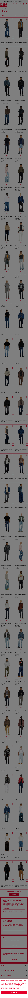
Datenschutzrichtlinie (5, 988)
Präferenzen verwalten (12, 987)
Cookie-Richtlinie (15, 988)
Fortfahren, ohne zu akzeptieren (14, 996)
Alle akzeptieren (14, 992)
